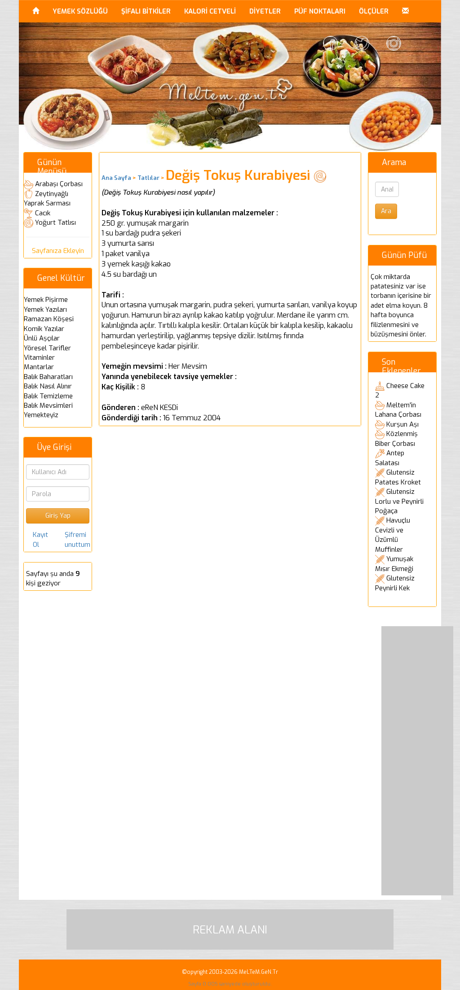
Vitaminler (39, 357)
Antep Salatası (389, 458)
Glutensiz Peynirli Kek (395, 583)
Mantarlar (39, 366)
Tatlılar (148, 178)
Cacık (42, 213)
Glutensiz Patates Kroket (398, 477)
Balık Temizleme (48, 396)
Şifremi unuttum (77, 539)
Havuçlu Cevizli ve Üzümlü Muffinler (392, 535)
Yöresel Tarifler (47, 348)
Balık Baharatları (48, 376)
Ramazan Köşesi (49, 318)
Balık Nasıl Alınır (48, 386)
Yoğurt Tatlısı (55, 222)
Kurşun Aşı (402, 424)
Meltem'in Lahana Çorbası (398, 410)
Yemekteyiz (41, 414)
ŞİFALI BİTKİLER (146, 11)
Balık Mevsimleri (48, 405)
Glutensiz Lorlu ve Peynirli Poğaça (399, 501)
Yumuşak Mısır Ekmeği (394, 563)
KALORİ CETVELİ (210, 11)
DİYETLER (265, 11)
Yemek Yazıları (45, 309)
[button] (405, 11)
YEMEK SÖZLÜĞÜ (80, 11)
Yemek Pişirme (46, 299)
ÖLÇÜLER (374, 11)
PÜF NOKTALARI (319, 11)
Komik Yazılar (44, 328)
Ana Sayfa (116, 178)
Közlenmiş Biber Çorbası (396, 438)
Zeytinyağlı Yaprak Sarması (47, 198)
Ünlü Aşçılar (42, 338)
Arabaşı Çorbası (59, 183)
